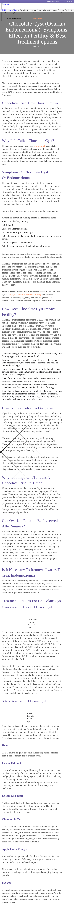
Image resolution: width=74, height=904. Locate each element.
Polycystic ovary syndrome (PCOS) (24, 294)
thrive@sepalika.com (53, 1)
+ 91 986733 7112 (68, 1)
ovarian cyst (39, 146)
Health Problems (7, 10)
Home (16, 10)
